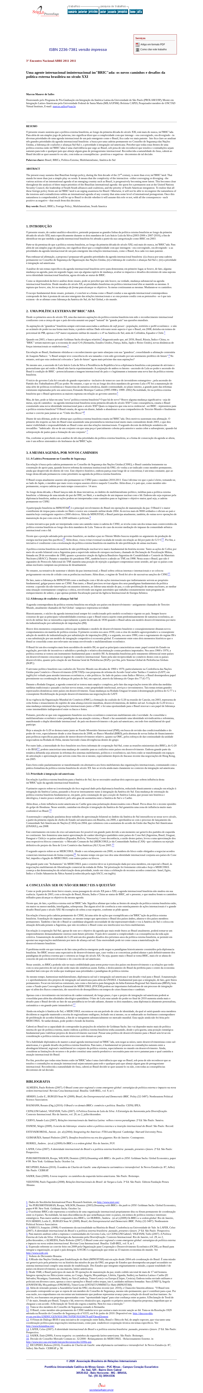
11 (27, 1306)
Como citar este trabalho (153, 49)
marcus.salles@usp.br (64, 106)
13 (27, 1319)
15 (27, 1335)
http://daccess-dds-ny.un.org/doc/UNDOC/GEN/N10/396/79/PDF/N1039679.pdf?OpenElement (89, 1315)
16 (27, 1338)
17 (27, 1345)
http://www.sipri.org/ (108, 1202)
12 (27, 1310)
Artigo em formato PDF (153, 44)
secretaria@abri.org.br (101, 1390)
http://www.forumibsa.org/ (40, 1325)
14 (27, 1329)
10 (27, 1287)
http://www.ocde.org (37, 1252)
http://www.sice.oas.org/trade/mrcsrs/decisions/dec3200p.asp (58, 1341)
